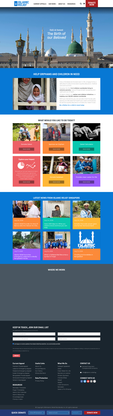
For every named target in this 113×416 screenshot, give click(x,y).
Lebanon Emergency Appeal (22, 368)
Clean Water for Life (64, 371)
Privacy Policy (39, 381)
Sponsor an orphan (64, 373)
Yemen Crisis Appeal (19, 380)
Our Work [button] (52, 4)
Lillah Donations (63, 384)
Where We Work (40, 373)
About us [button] (61, 4)
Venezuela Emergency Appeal (22, 378)
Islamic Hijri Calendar (19, 392)
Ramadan (61, 387)
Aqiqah (60, 382)
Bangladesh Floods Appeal (21, 375)
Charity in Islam (18, 399)
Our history (38, 371)
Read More (26, 149)
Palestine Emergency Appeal (22, 371)
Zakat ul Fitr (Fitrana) (64, 389)
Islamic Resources (18, 394)
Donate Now (92, 3)
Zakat (59, 368)
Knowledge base (18, 397)
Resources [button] (71, 4)
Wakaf (60, 380)
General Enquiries (88, 366)
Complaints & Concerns (89, 368)
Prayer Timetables (18, 390)
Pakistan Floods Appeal (20, 366)
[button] (84, 3)
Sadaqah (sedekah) (64, 366)
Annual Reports (40, 368)
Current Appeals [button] (40, 4)
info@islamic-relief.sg (78, 348)
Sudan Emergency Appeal (21, 373)
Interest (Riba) (62, 378)
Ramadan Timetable (19, 387)
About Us (38, 366)
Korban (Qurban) (63, 375)
